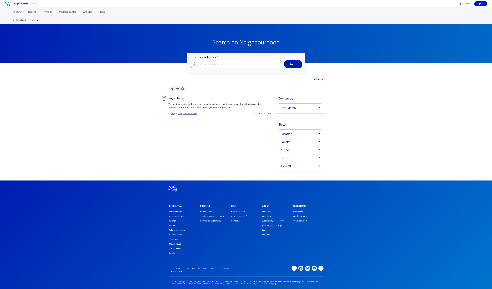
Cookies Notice (188, 268)
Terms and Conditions (206, 268)
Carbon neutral (175, 248)
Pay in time (175, 98)
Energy (17, 11)
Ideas (102, 11)
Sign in (481, 3)
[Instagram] (300, 268)
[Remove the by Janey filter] (182, 88)
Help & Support (464, 3)
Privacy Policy (174, 268)
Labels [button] (285, 142)
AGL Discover (298, 220)
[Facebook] (294, 268)
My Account (298, 211)
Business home (206, 211)
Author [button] (285, 150)
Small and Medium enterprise (212, 216)
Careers (265, 230)
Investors (266, 234)
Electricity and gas (176, 216)
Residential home (176, 211)
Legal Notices (223, 268)
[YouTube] (314, 268)
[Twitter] (307, 268)
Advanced (318, 79)
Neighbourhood (21, 3)
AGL (34, 3)
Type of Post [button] (289, 166)
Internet (32, 11)
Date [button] (284, 158)
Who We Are (267, 216)
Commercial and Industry (210, 221)
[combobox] (236, 64)
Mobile (48, 11)
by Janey (175, 88)
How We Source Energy (272, 225)
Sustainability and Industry (273, 221)
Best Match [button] (288, 108)
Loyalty (172, 253)
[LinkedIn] (321, 268)
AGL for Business (300, 216)
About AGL (266, 211)
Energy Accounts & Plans (187, 113)
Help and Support (238, 211)
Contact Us (235, 221)
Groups (87, 11)
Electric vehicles (175, 234)
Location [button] (286, 134)
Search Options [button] (324, 79)
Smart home (174, 239)
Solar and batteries (177, 230)
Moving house (175, 244)
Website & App (67, 11)
